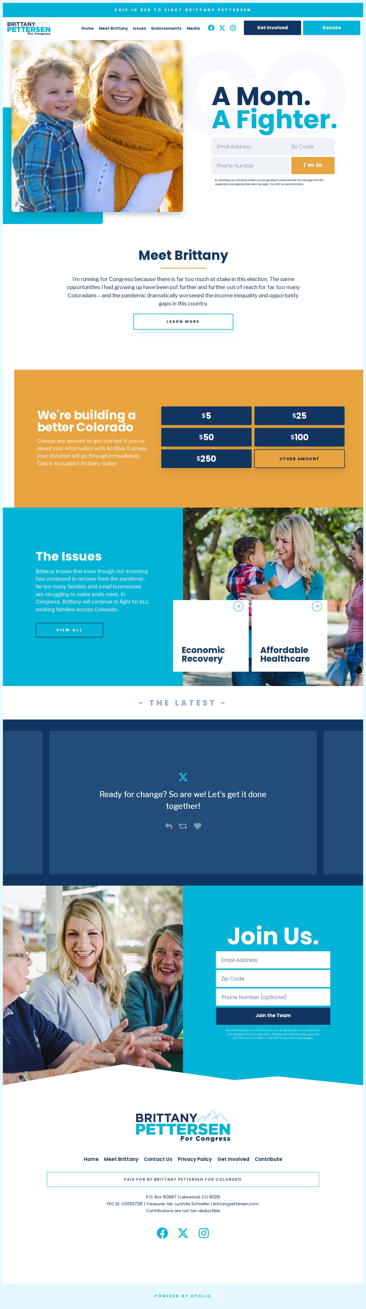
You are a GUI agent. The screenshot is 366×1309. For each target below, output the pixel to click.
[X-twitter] (222, 28)
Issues (139, 28)
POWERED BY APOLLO (183, 1296)
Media (193, 28)
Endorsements (166, 28)
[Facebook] (211, 28)
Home (87, 28)
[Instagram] (233, 28)
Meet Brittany (113, 28)
